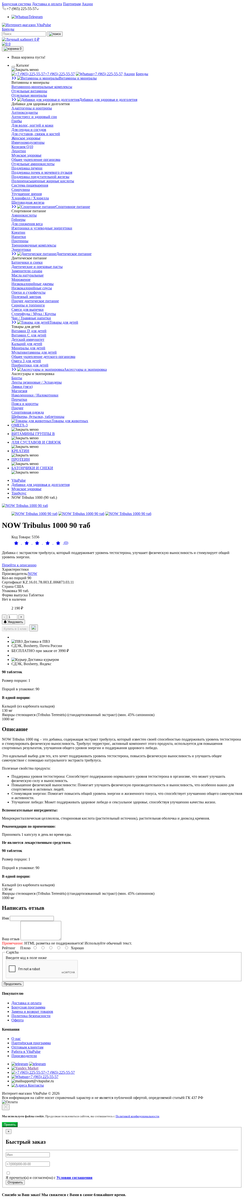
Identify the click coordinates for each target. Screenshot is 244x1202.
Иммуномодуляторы (28, 142)
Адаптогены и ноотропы (31, 108)
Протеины (19, 241)
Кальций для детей (26, 344)
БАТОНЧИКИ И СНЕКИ (32, 468)
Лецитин (18, 151)
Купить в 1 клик (15, 629)
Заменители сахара (26, 271)
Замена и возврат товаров (32, 1011)
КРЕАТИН (20, 451)
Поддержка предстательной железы (40, 177)
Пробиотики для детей (29, 365)
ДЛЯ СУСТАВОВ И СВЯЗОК (36, 442)
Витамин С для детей (28, 335)
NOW (32, 574)
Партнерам (72, 4)
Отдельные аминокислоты (33, 164)
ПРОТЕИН (20, 459)
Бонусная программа (28, 1007)
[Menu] (13, 66)
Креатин (18, 232)
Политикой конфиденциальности (137, 1116)
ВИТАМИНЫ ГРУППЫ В (33, 434)
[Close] (6, 1107)
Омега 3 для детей (26, 361)
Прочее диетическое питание (35, 301)
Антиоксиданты (24, 112)
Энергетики (21, 249)
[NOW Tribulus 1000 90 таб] (25, 506)
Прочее (17, 408)
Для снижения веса (27, 224)
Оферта (17, 1020)
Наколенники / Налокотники (34, 395)
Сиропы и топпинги (28, 305)
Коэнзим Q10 (22, 147)
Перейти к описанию (19, 565)
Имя (5, 918)
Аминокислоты (24, 215)
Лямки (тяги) (22, 387)
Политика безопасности (31, 1016)
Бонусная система (16, 4)
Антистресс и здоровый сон (34, 117)
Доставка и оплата (47, 4)
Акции (87, 4)
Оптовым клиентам (27, 1047)
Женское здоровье (26, 138)
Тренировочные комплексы (33, 245)
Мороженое (20, 279)
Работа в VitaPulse (26, 1051)
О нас (16, 1039)
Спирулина (20, 190)
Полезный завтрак (26, 297)
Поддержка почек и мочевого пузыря (41, 172)
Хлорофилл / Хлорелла (30, 198)
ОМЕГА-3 (19, 425)
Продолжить (13, 984)
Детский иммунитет (27, 339)
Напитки (18, 237)
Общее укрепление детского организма (43, 357)
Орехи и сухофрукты (28, 292)
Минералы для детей (28, 348)
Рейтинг (8, 948)
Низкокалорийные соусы (31, 288)
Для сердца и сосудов (28, 130)
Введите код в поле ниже (26, 958)
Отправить (15, 1182)
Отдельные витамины (29, 91)
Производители (24, 1056)
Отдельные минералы (29, 95)
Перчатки (19, 399)
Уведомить (15, 622)
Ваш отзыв (11, 939)
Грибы (16, 121)
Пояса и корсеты (24, 404)
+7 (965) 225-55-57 (60, 74)
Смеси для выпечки (27, 309)
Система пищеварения (29, 185)
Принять (10, 1124)
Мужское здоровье (26, 155)
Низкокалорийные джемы (32, 284)
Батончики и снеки (27, 262)
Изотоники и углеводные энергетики (41, 228)
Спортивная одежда (27, 412)
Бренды (8, 29)
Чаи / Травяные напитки (31, 318)
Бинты (16, 378)
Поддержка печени (26, 168)
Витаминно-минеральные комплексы (41, 87)
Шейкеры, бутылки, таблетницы (37, 417)
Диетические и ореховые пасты (37, 267)
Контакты (35, 1085)
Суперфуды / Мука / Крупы (33, 314)
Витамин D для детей (28, 331)
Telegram (36, 17)
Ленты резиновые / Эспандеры (36, 382)
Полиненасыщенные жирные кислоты (42, 181)
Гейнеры (18, 220)
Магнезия (19, 391)
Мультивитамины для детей (34, 352)
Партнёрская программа (31, 1043)
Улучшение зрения (26, 194)
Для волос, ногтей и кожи (32, 125)
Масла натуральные (27, 275)
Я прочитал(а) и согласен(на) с (49, 1178)
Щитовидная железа (27, 202)
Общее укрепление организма (35, 160)
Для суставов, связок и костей (35, 134)
